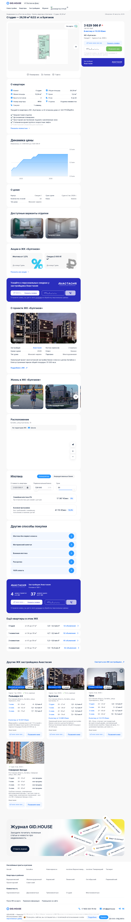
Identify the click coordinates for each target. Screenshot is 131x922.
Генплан (47, 75)
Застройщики (34, 8)
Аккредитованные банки (63, 476)
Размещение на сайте (50, 901)
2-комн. (11, 708)
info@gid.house (109, 909)
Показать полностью (19, 128)
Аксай (9, 869)
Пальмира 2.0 (16, 696)
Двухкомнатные (32, 893)
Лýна (91, 695)
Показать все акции (19, 272)
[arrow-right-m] (75, 46)
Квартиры (23, 8)
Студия (51, 704)
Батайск (29, 869)
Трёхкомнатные (52, 893)
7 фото (57, 75)
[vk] (123, 908)
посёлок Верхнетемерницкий (77, 869)
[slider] (36, 490)
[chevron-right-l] (71, 536)
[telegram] (119, 908)
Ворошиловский (13, 879)
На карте (69, 26)
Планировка (34, 75)
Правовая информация (31, 901)
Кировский (50, 879)
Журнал (45, 8)
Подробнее (92, 917)
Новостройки (12, 8)
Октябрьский (91, 879)
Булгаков (53, 696)
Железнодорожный (34, 879)
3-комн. (11, 711)
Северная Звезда (18, 770)
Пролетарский (12, 883)
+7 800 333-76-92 (88, 909)
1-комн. (11, 704)
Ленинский (70, 879)
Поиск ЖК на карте (14, 901)
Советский (30, 883)
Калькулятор (44, 476)
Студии (69, 893)
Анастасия (37, 348)
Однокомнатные (13, 893)
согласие (38, 297)
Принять (104, 917)
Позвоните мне (114, 49)
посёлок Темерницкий (94, 869)
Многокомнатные (92, 893)
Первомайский (111, 879)
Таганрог (109, 869)
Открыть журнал (20, 849)
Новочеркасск (51, 869)
